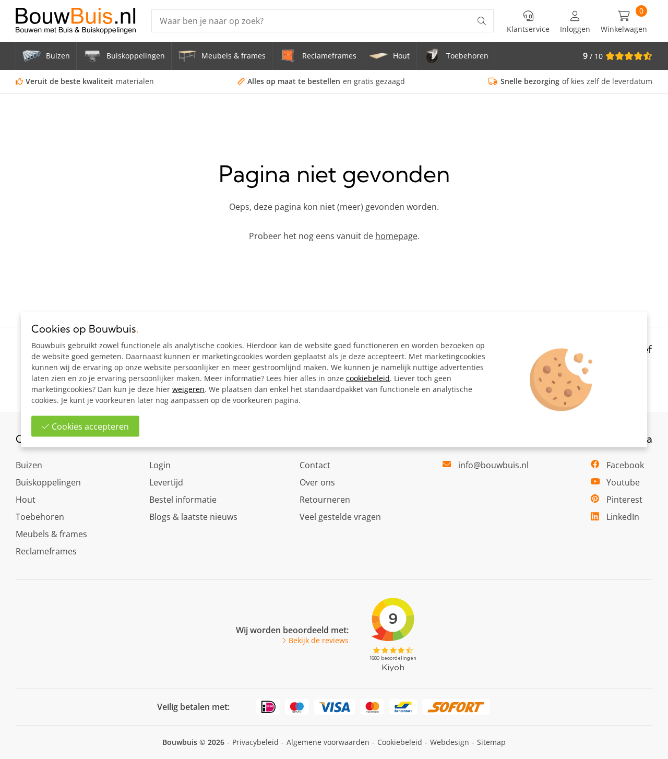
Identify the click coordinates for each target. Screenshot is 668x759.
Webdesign (449, 742)
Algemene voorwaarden (328, 742)
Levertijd (166, 482)
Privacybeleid (255, 742)
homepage (396, 236)
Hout (25, 499)
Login (160, 465)
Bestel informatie (183, 499)
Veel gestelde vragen (340, 517)
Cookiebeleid (399, 742)
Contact (315, 465)
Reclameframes (46, 551)
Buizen (29, 465)
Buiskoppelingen (48, 482)
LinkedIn (622, 517)
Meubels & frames (51, 534)
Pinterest (624, 499)
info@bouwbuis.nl (493, 465)
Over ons (317, 482)
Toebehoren (40, 517)
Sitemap (491, 742)
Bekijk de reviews (319, 640)
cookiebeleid (368, 378)
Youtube (623, 482)
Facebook (625, 465)
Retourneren (325, 499)
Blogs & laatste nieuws (193, 517)
